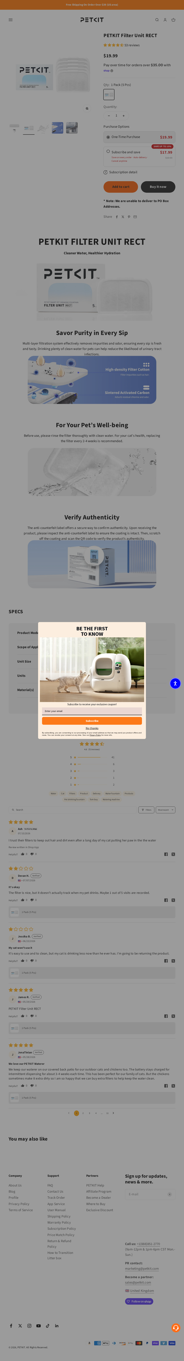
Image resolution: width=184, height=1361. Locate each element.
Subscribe (92, 721)
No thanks (92, 728)
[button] (175, 683)
